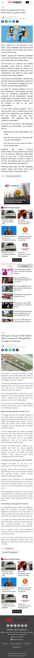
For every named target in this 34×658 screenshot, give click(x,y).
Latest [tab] (9, 266)
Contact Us (27, 644)
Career (3, 7)
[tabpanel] (17, 295)
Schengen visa (9, 548)
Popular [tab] (25, 266)
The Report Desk (12, 17)
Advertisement (17, 647)
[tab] (9, 266)
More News (17, 260)
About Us (5, 644)
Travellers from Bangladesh (10, 552)
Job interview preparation (13, 176)
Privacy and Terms (16, 644)
